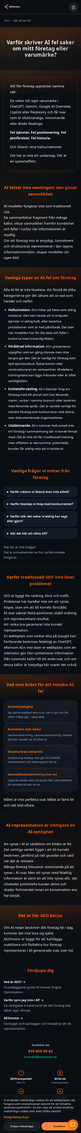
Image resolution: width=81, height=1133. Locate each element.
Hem (7, 20)
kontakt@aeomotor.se (40, 1057)
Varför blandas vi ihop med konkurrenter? (41, 504)
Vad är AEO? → (14, 982)
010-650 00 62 (40, 1051)
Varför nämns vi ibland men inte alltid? (39, 492)
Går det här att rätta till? (28, 533)
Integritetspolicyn (16, 1117)
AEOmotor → (13, 1018)
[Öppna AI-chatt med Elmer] (72, 1125)
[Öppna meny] (73, 7)
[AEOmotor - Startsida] (13, 7)
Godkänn (59, 1126)
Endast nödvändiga (21, 1126)
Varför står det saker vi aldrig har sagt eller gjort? (37, 518)
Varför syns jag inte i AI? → (24, 1000)
